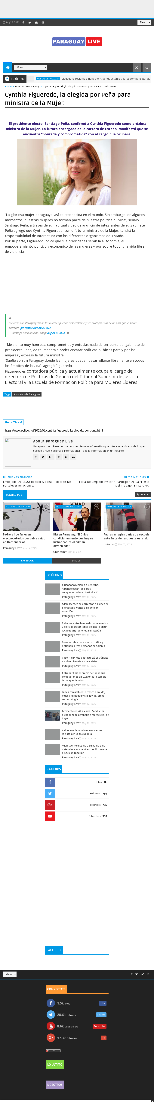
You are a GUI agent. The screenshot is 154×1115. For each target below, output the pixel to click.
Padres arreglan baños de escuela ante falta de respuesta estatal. (126, 536)
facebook (27, 560)
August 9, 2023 (56, 333)
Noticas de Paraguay (35, 78)
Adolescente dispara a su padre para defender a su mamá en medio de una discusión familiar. (84, 749)
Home (8, 86)
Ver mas (144, 494)
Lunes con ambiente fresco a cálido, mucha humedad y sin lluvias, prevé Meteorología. (83, 696)
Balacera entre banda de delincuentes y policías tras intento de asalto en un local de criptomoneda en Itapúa (85, 627)
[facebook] (23, 22)
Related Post (15, 494)
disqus (76, 560)
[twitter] (29, 22)
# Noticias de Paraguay (27, 394)
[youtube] (36, 22)
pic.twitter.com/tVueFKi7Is (35, 328)
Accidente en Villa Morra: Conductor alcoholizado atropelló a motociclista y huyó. (85, 715)
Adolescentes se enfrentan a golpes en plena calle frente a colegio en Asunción (85, 608)
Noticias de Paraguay (27, 86)
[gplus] (142, 974)
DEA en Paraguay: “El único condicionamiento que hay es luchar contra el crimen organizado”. (73, 540)
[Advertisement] (68, 8)
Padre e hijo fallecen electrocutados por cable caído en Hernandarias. (24, 538)
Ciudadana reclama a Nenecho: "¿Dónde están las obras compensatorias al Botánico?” (101, 78)
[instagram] (43, 22)
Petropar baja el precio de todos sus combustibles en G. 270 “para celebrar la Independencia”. (84, 677)
